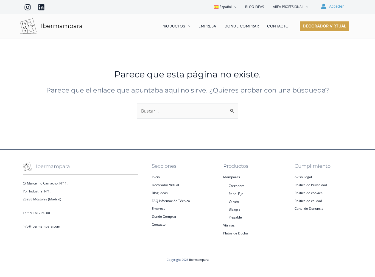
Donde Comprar (242, 26)
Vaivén (234, 201)
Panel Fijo (236, 193)
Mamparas (231, 177)
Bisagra (234, 209)
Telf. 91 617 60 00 (36, 213)
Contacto (278, 26)
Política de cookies (309, 193)
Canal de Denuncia (309, 208)
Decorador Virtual (165, 185)
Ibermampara (62, 26)
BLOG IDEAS (254, 6)
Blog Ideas (160, 193)
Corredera (237, 185)
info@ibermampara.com (41, 226)
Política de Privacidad (311, 185)
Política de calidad (308, 200)
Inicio (156, 177)
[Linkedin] (41, 7)
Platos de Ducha (235, 233)
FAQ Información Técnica (171, 200)
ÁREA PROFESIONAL (288, 6)
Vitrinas (229, 225)
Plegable (235, 217)
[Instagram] (27, 7)
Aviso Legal (303, 177)
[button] (234, 7)
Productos (173, 26)
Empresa (207, 26)
